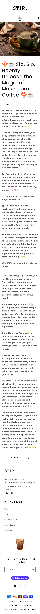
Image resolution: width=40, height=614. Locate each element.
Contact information (28, 609)
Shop (6, 514)
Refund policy (13, 605)
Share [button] (6, 104)
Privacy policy (26, 602)
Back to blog (21, 457)
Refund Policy (10, 525)
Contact (8, 531)
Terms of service (27, 605)
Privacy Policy (10, 520)
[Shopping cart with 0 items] (20, 19)
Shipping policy (11, 609)
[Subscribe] (32, 569)
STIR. (16, 602)
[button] (5, 8)
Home (7, 509)
